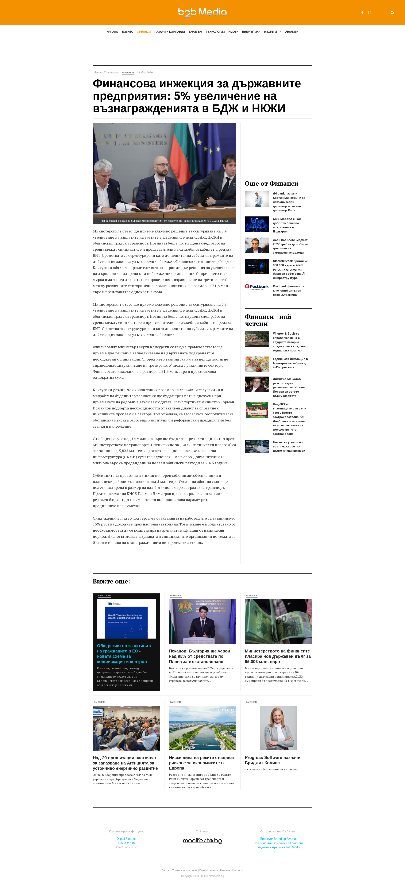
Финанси (144, 32)
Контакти (237, 870)
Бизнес (127, 32)
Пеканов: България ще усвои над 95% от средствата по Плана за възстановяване (199, 656)
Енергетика (251, 32)
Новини (176, 595)
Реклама (225, 870)
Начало (112, 32)
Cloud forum (126, 843)
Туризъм (195, 32)
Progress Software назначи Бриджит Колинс (272, 760)
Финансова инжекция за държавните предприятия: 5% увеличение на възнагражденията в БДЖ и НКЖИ (197, 95)
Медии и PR (272, 32)
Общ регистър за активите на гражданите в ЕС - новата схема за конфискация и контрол (125, 653)
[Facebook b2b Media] (362, 12)
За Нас (166, 870)
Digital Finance (126, 838)
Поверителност (208, 870)
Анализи (291, 32)
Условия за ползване (184, 870)
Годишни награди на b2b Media (278, 847)
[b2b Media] (202, 12)
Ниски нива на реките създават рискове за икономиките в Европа (202, 762)
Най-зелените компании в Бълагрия (279, 843)
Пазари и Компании (169, 32)
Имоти (233, 32)
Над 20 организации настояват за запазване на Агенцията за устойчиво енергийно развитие (125, 762)
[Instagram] (369, 12)
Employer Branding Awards (278, 838)
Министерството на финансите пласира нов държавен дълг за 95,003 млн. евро (278, 656)
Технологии (215, 32)
